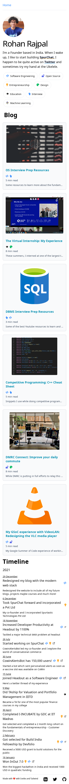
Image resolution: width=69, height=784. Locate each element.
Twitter (49, 62)
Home (7, 5)
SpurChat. (47, 57)
